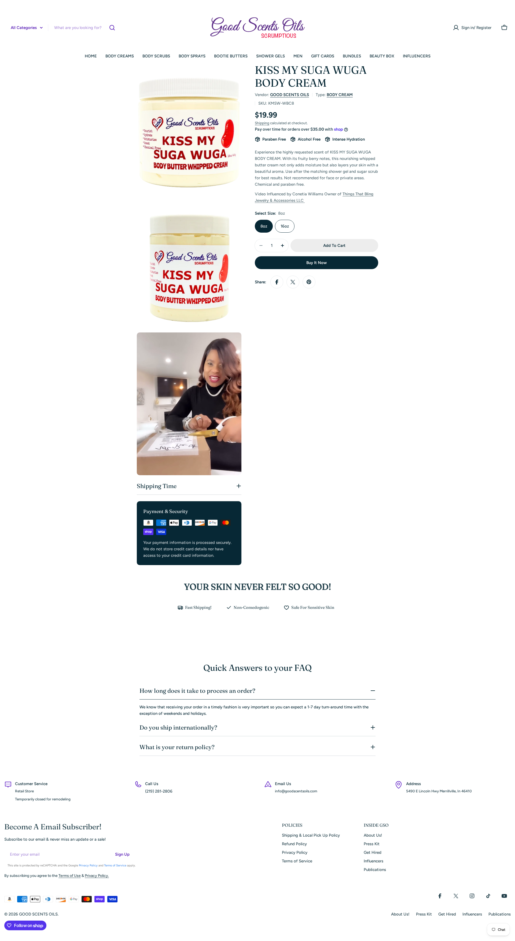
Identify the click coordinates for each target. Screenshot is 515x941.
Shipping (262, 123)
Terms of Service (115, 865)
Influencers (472, 914)
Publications (499, 914)
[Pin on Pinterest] (309, 282)
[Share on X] (292, 282)
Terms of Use (69, 875)
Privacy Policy (88, 865)
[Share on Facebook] (276, 282)
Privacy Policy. (97, 875)
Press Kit (424, 914)
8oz (263, 226)
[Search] (112, 27)
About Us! (400, 914)
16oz (285, 226)
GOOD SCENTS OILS (289, 94)
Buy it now (316, 262)
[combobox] (62, 27)
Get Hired (447, 914)
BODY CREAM (340, 94)
